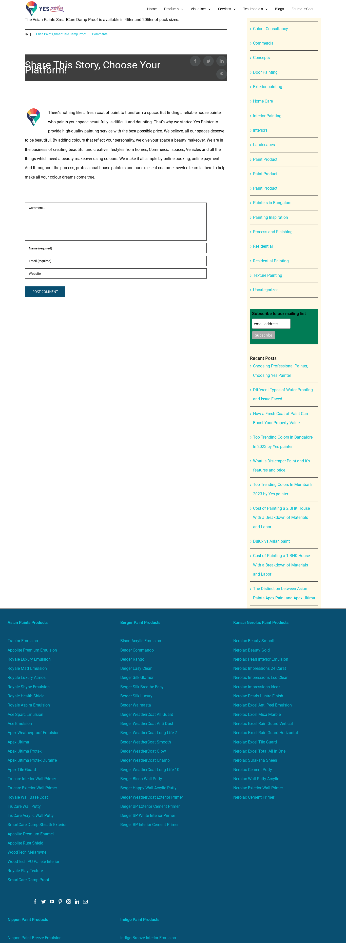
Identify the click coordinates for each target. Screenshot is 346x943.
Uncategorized (266, 289)
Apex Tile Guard (22, 769)
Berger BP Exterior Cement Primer (150, 806)
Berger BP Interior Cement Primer (149, 824)
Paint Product (265, 159)
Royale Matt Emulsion (27, 668)
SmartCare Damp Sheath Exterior (37, 824)
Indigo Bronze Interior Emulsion (148, 937)
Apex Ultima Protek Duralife (32, 760)
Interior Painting (267, 115)
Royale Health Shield (26, 696)
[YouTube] (52, 901)
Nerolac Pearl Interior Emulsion (260, 659)
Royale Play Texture (25, 870)
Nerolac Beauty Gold (251, 650)
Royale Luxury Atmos (27, 677)
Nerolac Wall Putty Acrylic (256, 778)
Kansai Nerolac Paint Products (261, 622)
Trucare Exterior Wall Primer (32, 787)
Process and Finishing (273, 231)
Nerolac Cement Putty (252, 769)
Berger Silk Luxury (136, 696)
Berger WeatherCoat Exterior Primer (151, 797)
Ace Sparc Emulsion (25, 714)
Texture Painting (267, 275)
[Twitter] (43, 901)
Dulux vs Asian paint (271, 541)
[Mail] (85, 901)
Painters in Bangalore (272, 202)
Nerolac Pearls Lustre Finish (258, 696)
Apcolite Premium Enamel (31, 834)
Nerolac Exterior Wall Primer (258, 787)
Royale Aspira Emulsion (29, 705)
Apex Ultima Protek (25, 751)
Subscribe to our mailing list (279, 313)
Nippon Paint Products (28, 919)
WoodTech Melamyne (27, 852)
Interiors (260, 130)
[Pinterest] (60, 901)
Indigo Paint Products (139, 919)
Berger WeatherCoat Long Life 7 (148, 732)
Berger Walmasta (135, 705)
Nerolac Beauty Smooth (254, 640)
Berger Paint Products (140, 622)
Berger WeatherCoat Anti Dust (146, 723)
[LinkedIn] (77, 901)
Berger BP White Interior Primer (147, 815)
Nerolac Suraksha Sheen (255, 760)
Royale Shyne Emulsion (29, 686)
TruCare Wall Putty (24, 806)
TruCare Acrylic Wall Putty (31, 815)
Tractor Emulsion (23, 640)
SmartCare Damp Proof (28, 879)
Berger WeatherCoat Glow (143, 751)
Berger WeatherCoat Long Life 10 (149, 769)
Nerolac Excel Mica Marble (257, 714)
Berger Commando (137, 650)
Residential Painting (271, 261)
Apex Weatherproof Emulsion (34, 732)
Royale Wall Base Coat (28, 797)
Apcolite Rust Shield (25, 843)
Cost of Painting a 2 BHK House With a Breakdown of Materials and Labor (281, 517)
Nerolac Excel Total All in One (259, 751)
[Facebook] (35, 901)
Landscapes (264, 144)
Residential (263, 246)
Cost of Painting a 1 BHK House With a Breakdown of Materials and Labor (281, 565)
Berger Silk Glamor (136, 677)
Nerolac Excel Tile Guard (255, 742)
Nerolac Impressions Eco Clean (261, 677)
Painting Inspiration (270, 217)
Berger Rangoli (133, 659)
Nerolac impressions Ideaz (256, 686)
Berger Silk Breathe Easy (142, 686)
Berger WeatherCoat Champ (145, 760)
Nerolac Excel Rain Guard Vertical (263, 723)
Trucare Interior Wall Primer (32, 778)
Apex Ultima (18, 742)
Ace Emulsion (20, 723)
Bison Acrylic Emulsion (140, 640)
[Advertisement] (173, 55)
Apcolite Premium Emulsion (32, 650)
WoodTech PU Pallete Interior (33, 861)
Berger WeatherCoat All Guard (146, 714)
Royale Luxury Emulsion (29, 659)
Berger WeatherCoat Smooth (145, 742)
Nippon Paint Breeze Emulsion (35, 937)
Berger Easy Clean (136, 668)
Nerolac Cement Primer (253, 797)
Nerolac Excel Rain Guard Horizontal (265, 732)
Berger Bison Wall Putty (141, 778)
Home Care (263, 101)
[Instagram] (68, 901)
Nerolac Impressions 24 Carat (259, 668)
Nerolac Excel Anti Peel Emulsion (262, 705)
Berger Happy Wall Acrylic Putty (148, 787)
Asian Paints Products (28, 622)
